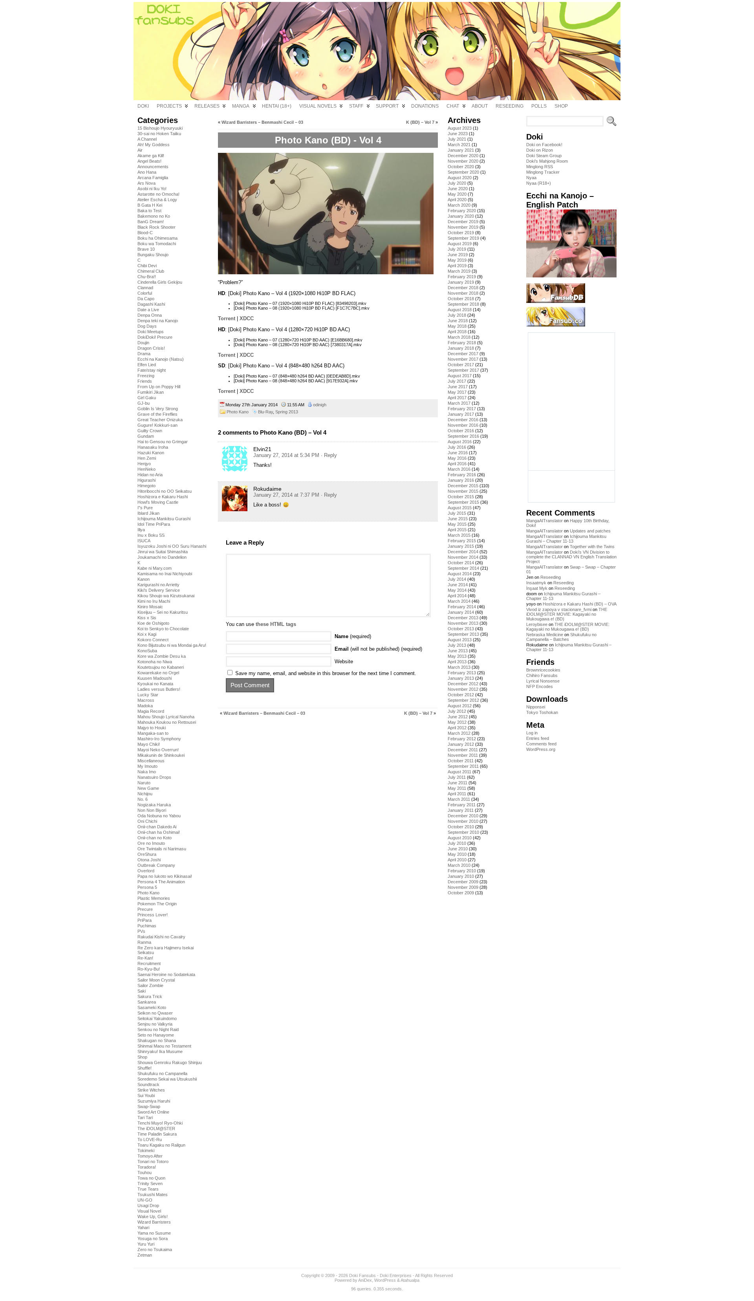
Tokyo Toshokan (542, 712)
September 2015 (463, 502)
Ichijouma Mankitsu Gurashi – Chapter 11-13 (566, 538)
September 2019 (463, 238)
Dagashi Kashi (151, 304)
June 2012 (458, 716)
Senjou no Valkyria (154, 1024)
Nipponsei (535, 707)
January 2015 (461, 546)
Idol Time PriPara (153, 524)
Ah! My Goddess (153, 144)
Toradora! (146, 1167)
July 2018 (457, 315)
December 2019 (463, 221)
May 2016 (457, 458)
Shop (142, 1057)
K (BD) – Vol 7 (420, 122)
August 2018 (460, 309)
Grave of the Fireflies (157, 414)
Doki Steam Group (544, 155)
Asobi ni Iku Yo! (152, 188)
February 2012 (462, 738)
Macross (145, 700)
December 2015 (463, 485)
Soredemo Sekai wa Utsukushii (167, 1079)
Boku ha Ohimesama (157, 238)
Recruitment (149, 963)
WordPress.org (540, 749)
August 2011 (459, 771)
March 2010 (459, 865)
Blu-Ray (265, 411)
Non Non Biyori (151, 810)
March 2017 (459, 403)
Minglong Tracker (543, 172)
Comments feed (541, 743)
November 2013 (463, 623)
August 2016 (460, 441)
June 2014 (458, 584)
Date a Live (148, 309)
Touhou (144, 1172)
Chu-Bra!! (146, 276)
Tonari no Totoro (152, 1161)
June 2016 (458, 452)
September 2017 (463, 370)
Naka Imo (146, 771)
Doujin (143, 342)
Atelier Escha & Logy (157, 199)
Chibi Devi (147, 265)
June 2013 (458, 650)
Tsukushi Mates (152, 1194)
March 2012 (459, 733)
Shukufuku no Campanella (162, 1073)
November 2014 (463, 557)
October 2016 (461, 430)
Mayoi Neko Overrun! (158, 749)
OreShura (146, 854)
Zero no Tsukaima (154, 1249)
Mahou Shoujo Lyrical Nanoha (165, 716)
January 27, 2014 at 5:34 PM (286, 455)
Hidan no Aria (150, 474)
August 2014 (460, 573)
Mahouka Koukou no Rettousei (166, 722)
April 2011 (457, 793)
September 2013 (463, 634)
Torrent (226, 318)
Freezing (145, 375)
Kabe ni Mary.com (154, 568)
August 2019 (460, 243)
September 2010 (463, 832)
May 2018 (457, 326)
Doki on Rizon (539, 150)
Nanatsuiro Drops (154, 777)
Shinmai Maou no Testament (164, 1046)
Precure (145, 909)
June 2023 (458, 133)
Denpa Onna (149, 315)
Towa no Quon (151, 1178)
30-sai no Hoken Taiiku (159, 133)
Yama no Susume (154, 1233)
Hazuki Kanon (150, 452)
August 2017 (460, 375)
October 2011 (461, 760)
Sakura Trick (149, 996)
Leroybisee (536, 624)
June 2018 (458, 320)
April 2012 (457, 727)
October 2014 (461, 562)
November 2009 (463, 887)
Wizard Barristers (154, 1222)
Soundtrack (148, 1084)
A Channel (147, 139)
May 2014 (457, 590)
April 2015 (457, 529)
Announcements (152, 166)
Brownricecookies (543, 670)
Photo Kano (148, 892)
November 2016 (463, 425)
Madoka (145, 705)
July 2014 (457, 579)
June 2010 (458, 848)
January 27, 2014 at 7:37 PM (286, 495)
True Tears (148, 1189)
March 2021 (459, 144)
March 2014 (459, 601)
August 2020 (460, 177)
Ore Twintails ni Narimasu (161, 848)
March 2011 (459, 799)
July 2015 (457, 513)
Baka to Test (149, 210)
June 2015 (458, 518)
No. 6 (142, 799)
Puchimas (146, 925)
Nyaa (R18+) (538, 183)
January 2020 (461, 216)
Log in (532, 732)
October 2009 (461, 892)
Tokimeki (145, 1150)
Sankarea (146, 1002)
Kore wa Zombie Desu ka (161, 656)
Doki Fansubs (362, 1275)
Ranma (144, 942)
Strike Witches (151, 1090)
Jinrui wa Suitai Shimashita (162, 551)
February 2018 (462, 342)
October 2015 (461, 496)
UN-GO (144, 1200)
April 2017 (457, 397)
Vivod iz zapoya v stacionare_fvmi (558, 609)
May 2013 (457, 656)
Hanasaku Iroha (152, 447)
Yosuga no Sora (152, 1238)
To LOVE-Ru (149, 1139)
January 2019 (461, 282)
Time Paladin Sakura (157, 1134)
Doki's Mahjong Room (547, 161)
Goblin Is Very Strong (157, 408)
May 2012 (457, 722)
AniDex (365, 1280)
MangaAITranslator (544, 520)
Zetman (144, 1255)
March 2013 (459, 667)
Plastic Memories (153, 898)
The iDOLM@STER (156, 1128)
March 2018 (459, 337)
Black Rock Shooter (156, 227)
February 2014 (462, 606)
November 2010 (463, 821)
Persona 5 (147, 887)
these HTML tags (276, 624)
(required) (353, 636)
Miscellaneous (151, 760)
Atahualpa (410, 1280)
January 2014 (461, 612)
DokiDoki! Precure (154, 337)
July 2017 (457, 381)
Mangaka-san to (152, 733)
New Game (148, 788)
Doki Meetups (150, 331)
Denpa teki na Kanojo (157, 320)
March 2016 (459, 469)
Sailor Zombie (150, 985)
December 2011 (463, 749)
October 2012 (461, 694)
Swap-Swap (148, 1106)
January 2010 (461, 876)
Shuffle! (144, 1068)
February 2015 (462, 540)
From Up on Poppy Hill (158, 386)
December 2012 (463, 683)
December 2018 (463, 287)
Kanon (143, 579)
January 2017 (461, 414)
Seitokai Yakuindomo (157, 1018)
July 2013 (457, 645)
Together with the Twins (592, 546)
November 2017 (463, 359)
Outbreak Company (156, 865)
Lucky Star (147, 694)
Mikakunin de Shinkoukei (161, 755)
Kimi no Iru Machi (153, 601)
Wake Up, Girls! (152, 1216)
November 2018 (463, 293)
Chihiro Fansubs (542, 675)
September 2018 (463, 304)
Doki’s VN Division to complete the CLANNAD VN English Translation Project (571, 557)
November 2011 (463, 755)
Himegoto (146, 485)
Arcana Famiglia (152, 177)
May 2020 (457, 194)
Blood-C (145, 232)
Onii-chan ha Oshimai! (158, 832)
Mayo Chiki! (148, 744)
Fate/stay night (151, 370)
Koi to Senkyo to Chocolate (163, 628)
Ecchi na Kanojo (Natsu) (160, 359)
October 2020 (461, 166)
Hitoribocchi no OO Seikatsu (164, 491)
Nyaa (531, 177)
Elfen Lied (146, 364)
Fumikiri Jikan (150, 392)
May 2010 (457, 854)
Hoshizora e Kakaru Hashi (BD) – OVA (580, 604)
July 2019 (457, 249)
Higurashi (146, 480)
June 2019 (458, 254)
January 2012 (461, 744)
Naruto (143, 782)
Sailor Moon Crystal (156, 980)
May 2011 (457, 788)
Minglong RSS (539, 166)
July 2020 (457, 183)
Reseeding (550, 577)
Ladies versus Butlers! (158, 689)
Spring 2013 (286, 411)
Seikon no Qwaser (155, 1013)
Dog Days (147, 326)
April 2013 (457, 661)
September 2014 (463, 568)
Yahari (143, 1227)
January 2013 (461, 678)
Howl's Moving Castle (157, 502)
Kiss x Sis (146, 617)
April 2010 (457, 859)
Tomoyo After (150, 1156)
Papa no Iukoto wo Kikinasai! (164, 876)
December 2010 (463, 815)
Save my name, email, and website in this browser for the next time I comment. (325, 673)
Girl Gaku (146, 397)
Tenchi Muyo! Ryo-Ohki (160, 1123)
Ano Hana (146, 172)
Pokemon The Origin (157, 903)
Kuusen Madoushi (154, 678)
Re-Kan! (145, 958)
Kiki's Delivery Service (158, 590)
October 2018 (461, 298)
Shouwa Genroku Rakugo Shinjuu (169, 1062)
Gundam (145, 436)
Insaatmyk (536, 582)
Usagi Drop (148, 1205)
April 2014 (457, 595)
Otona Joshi (149, 859)
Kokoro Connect (152, 639)
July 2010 (457, 843)
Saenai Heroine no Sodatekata (166, 974)
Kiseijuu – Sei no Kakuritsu (162, 612)
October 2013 (461, 628)
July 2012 (457, 711)
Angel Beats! (149, 161)
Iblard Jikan (148, 513)
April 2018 (457, 331)
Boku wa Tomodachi (156, 243)
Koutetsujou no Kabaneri (160, 667)
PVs (141, 931)
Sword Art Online (153, 1112)
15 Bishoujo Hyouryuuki (160, 128)
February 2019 (462, 276)
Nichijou (144, 793)
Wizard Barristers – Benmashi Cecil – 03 (262, 122)
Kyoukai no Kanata (155, 683)
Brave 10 (146, 249)
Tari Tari (145, 1117)
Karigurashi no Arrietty (158, 584)
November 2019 (463, 227)
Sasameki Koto (151, 1007)
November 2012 (463, 689)
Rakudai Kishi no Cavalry (161, 936)
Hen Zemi (146, 458)
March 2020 (459, 205)
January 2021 (461, 150)
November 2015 (463, 491)
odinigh (319, 404)
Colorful (144, 293)
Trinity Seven (150, 1183)
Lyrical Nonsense (543, 681)
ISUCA (143, 540)
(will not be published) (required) (378, 649)
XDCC (247, 318)
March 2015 (459, 535)
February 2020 (462, 210)
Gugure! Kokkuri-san (157, 425)
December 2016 (463, 419)
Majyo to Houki (151, 727)
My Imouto (147, 766)
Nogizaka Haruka (154, 804)
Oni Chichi (147, 821)
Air (140, 150)
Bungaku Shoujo (152, 254)
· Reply (329, 455)
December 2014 (463, 551)
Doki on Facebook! (544, 144)
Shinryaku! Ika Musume (160, 1051)
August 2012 (460, 705)
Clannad (145, 287)
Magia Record (150, 711)
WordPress (385, 1280)
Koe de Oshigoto (153, 623)
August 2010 (460, 837)
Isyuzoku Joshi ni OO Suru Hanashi (171, 546)
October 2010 (461, 826)
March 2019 (459, 271)
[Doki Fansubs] (377, 51)
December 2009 (463, 881)
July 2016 (457, 447)
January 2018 (461, 348)
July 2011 (457, 777)
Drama (143, 353)
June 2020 (458, 188)
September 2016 (463, 436)
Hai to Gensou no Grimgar (162, 441)
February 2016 (462, 474)
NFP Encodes (539, 686)
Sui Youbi (146, 1095)
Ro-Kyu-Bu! (148, 969)
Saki (141, 991)
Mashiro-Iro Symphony (159, 738)
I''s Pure (145, 507)
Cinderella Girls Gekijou (159, 282)
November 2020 (463, 161)
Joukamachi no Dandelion (162, 557)
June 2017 (458, 386)
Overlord (145, 870)
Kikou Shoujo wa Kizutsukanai (165, 595)
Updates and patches (590, 530)
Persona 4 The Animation (161, 881)
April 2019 (457, 265)
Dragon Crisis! (151, 348)
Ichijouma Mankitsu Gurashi (163, 518)
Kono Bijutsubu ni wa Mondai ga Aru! (171, 645)
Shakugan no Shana (156, 1040)
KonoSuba (147, 650)
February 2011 (462, 804)
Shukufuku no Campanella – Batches (561, 637)
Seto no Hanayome (155, 1035)
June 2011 (457, 782)
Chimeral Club (150, 271)
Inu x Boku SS (151, 535)
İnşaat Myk (536, 588)
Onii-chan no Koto (154, 837)
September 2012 (463, 700)
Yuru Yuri (145, 1244)
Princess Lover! (152, 914)
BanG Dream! (150, 221)
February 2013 (462, 672)
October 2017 (461, 364)
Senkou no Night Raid (158, 1029)
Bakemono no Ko (153, 216)
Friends (144, 381)
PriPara (144, 920)
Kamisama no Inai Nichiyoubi (164, 573)
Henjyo (144, 463)
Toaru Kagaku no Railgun (161, 1145)
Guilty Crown (149, 430)
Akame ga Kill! (150, 155)
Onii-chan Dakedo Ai (156, 826)
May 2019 (457, 260)
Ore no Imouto (151, 843)
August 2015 (460, 507)
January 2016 (461, 480)
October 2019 (461, 232)
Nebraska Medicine (544, 634)
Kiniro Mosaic (150, 606)
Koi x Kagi (146, 634)
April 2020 (457, 199)
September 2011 (463, 766)
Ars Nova (146, 183)
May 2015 (457, 524)
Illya (141, 529)
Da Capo (145, 298)
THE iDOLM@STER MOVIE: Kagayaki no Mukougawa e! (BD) (566, 614)
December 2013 (463, 617)
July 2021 (457, 139)
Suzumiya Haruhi (153, 1101)
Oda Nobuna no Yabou (159, 815)
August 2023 (460, 128)
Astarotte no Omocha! (158, 194)
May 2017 (457, 392)
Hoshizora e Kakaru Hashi (162, 496)
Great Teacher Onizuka (160, 419)
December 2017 (463, 353)
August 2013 (460, 639)
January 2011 (461, 810)
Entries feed (537, 738)
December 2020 (463, 155)
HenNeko (146, 469)
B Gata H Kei (149, 205)
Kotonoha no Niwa (154, 661)
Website (344, 661)
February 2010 (462, 870)
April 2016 (457, 463)
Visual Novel (149, 1211)
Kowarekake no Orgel (158, 672)
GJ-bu (143, 403)
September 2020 (463, 172)
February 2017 (462, 408)
